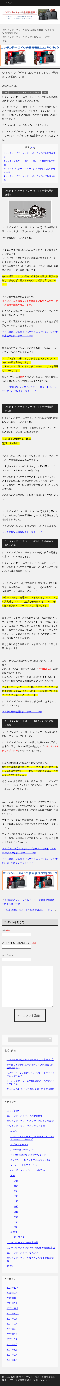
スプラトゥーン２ (19, 1144)
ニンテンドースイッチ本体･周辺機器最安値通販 (31, 1248)
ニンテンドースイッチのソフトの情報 (26, 1126)
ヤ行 (16, 1217)
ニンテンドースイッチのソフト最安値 (25, 92)
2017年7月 (12, 1329)
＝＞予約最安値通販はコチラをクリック (22, 532)
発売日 (13, 1232)
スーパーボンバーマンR (22, 1150)
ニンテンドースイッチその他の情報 (25, 1116)
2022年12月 (13, 1298)
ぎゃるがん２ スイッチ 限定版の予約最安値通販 (31, 1089)
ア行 (16, 1180)
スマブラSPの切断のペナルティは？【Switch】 (30, 1059)
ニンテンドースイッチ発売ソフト (23, 1253)
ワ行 (16, 1227)
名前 (45, 92)
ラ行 (16, 1222)
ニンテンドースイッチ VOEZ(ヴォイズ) (30, 1160)
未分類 (10, 1266)
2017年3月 (19, 1237)
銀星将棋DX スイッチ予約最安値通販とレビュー (30, 910)
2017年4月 (12, 1344)
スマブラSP (13, 1111)
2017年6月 (12, 1334)
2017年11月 (12, 1308)
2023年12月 (13, 1288)
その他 (13, 1131)
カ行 (16, 1186)
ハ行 (16, 1206)
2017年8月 (12, 1324)
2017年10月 (13, 1313)
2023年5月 (12, 1293)
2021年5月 (12, 1303)
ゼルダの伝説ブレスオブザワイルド (28, 1155)
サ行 (5, 92)
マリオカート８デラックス (23, 1165)
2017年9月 (12, 1319)
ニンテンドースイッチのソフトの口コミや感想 (30, 1121)
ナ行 (16, 1201)
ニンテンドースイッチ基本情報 (22, 1242)
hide (32, 147)
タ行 (16, 1196)
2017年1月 (12, 1360)
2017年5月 (12, 1339)
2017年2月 (12, 1355)
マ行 (16, 1211)
